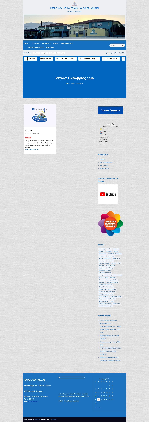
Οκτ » (100, 408)
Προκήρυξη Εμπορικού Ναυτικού (107, 291)
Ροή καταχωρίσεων (106, 162)
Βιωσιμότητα (116, 258)
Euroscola (28, 130)
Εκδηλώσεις (102, 268)
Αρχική (26, 43)
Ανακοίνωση (102, 256)
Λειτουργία (45, 43)
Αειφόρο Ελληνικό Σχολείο (114, 253)
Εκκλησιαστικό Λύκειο (105, 270)
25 (98, 399)
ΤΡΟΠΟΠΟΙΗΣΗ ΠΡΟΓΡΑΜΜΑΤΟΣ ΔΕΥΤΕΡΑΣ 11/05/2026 (122, 58)
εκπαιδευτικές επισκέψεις (105, 306)
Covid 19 (109, 249)
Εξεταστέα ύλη (118, 275)
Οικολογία (101, 282)
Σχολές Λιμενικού (110, 298)
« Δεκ (96, 408)
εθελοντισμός (116, 303)
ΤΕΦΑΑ (111, 301)
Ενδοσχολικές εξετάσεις (105, 275)
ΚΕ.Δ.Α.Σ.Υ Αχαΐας (103, 277)
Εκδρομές (110, 268)
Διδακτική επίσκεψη (104, 263)
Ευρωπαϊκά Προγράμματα (35, 47)
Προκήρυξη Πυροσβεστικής (106, 294)
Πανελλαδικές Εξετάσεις (56, 53)
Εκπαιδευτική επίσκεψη (105, 272)
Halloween (108, 251)
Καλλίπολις (113, 277)
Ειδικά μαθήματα (110, 265)
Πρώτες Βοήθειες (103, 296)
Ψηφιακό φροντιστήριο (105, 303)
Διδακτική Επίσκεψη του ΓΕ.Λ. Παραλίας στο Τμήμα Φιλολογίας (80, 58)
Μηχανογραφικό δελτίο (111, 279)
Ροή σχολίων (104, 165)
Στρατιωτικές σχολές (115, 296)
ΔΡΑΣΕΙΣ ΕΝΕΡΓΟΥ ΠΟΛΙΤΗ (93, 58)
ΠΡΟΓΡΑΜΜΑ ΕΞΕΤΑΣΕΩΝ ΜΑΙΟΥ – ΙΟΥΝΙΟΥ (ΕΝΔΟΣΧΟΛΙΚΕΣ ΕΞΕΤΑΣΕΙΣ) (111, 351)
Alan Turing (102, 249)
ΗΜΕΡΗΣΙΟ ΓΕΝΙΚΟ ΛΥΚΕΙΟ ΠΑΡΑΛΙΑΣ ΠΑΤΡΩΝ (74, 8)
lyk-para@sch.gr (33, 401)
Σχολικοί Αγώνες (103, 301)
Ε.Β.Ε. (119, 263)
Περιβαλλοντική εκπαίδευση (106, 287)
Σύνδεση (102, 159)
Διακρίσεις (28, 137)
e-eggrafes (116, 249)
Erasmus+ (36, 53)
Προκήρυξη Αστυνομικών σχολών (107, 289)
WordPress (37, 419)
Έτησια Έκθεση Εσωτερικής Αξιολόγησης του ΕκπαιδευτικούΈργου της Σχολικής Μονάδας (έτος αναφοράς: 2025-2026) (111, 326)
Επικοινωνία (50, 47)
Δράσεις (114, 263)
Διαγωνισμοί (102, 260)
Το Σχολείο (35, 43)
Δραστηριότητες (66, 43)
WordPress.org (104, 168)
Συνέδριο (101, 298)
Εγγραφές (101, 265)
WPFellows (54, 419)
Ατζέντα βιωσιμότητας (105, 258)
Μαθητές (44, 53)
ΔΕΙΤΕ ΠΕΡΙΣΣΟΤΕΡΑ (31, 149)
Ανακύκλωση (111, 256)
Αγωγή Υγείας (102, 253)
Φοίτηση (55, 43)
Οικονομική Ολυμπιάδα (112, 282)
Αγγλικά (116, 251)
